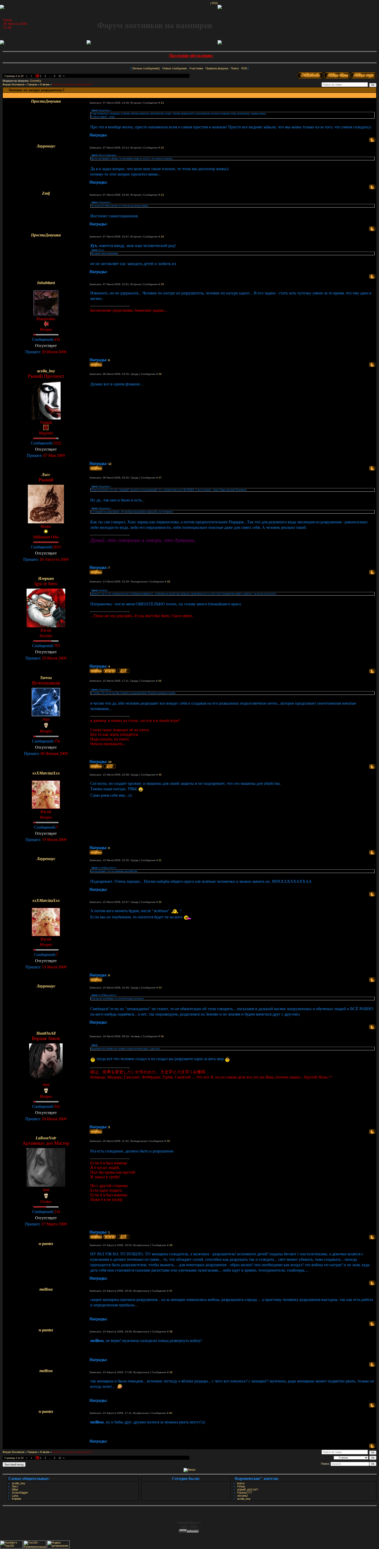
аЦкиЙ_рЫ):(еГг (247, 1489)
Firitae (241, 1486)
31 (160, 860)
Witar (15, 1489)
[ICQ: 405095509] (109, 766)
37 (170, 1290)
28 (168, 581)
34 (162, 1036)
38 (170, 1331)
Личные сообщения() (146, 68)
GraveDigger (20, 1492)
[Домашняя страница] (109, 671)
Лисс (15, 1486)
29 (159, 680)
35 (168, 1141)
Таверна (32, 84)
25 (162, 284)
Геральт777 (244, 1492)
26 (160, 374)
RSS (215, 3)
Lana (15, 1495)
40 (170, 1413)
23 (162, 194)
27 (160, 477)
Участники (196, 68)
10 (60, 76)
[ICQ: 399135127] (123, 671)
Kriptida (16, 1498)
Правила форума (216, 68)
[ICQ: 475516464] (123, 1236)
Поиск (235, 68)
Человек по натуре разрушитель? (72, 84)
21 (162, 102)
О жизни (45, 84)
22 (162, 147)
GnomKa (35, 80)
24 (162, 236)
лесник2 (242, 1495)
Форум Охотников (13, 84)
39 (170, 1372)
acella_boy (18, 1483)
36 (170, 1245)
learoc (241, 1483)
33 (160, 987)
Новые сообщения (174, 68)
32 (160, 902)
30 (160, 774)
